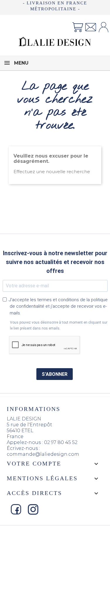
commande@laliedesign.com (43, 454)
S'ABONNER (54, 374)
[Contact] (90, 27)
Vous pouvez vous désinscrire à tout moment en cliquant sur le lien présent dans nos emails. (58, 325)
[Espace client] (103, 27)
